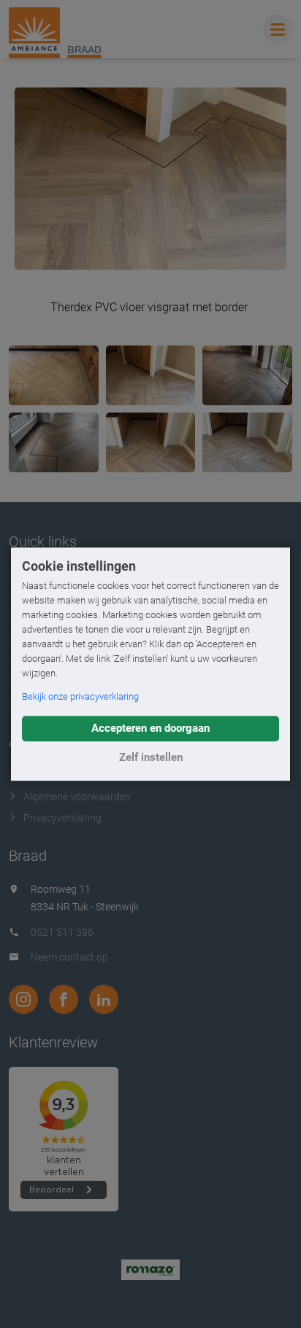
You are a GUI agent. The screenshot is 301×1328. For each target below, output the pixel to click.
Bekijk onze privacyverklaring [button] (80, 696)
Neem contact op (69, 957)
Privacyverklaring (62, 818)
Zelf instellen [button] (151, 757)
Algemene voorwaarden (77, 796)
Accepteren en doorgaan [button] (150, 728)
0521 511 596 (62, 932)
